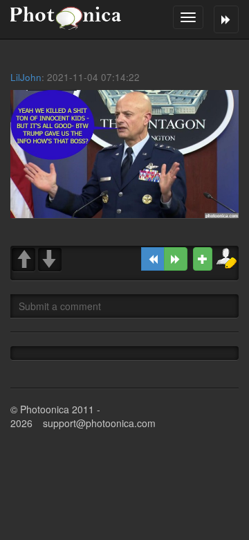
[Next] (175, 259)
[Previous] (153, 259)
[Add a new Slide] (202, 259)
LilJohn (26, 77)
